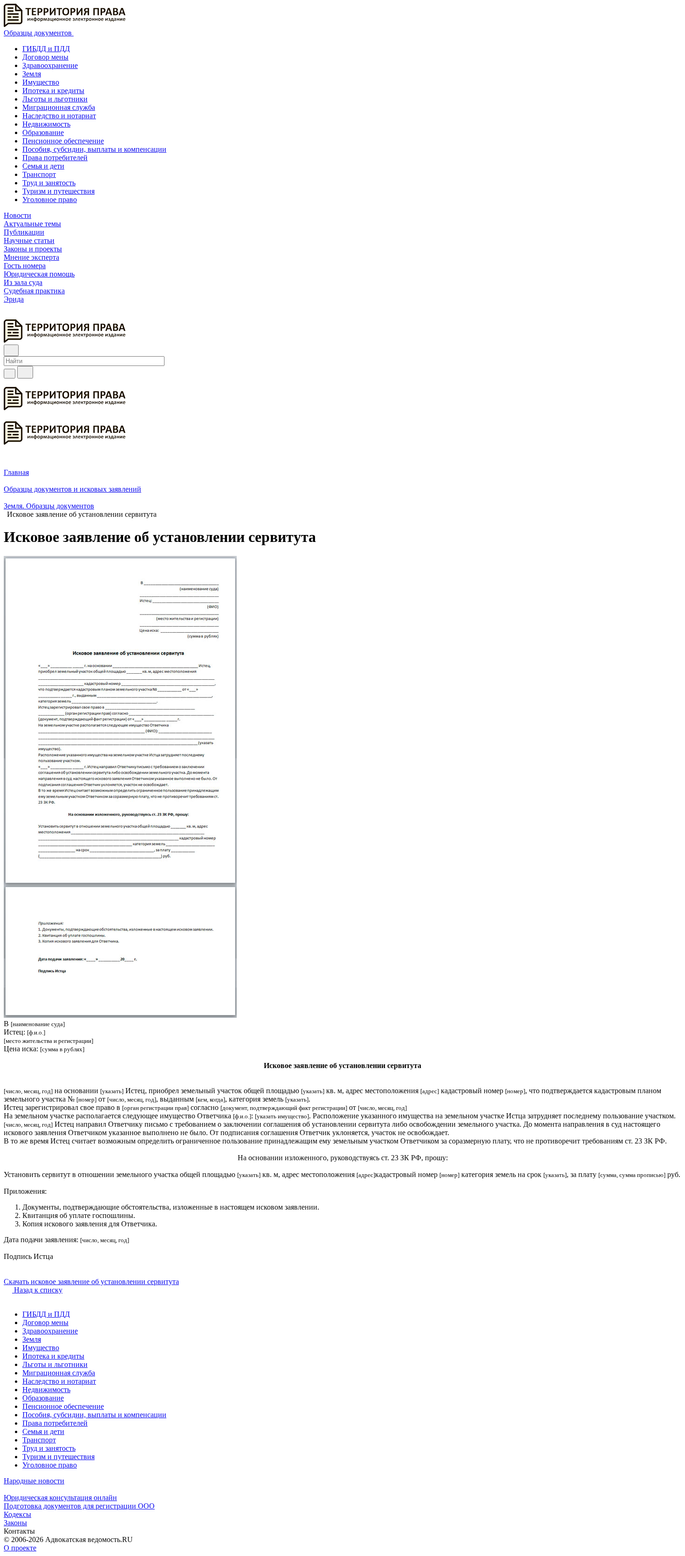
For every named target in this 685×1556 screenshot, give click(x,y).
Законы (15, 1523)
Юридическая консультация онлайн (60, 1498)
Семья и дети (43, 166)
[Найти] (25, 372)
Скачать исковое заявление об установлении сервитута (91, 1281)
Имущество (40, 82)
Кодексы (17, 1514)
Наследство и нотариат (59, 116)
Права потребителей (55, 158)
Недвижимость (46, 124)
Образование (43, 132)
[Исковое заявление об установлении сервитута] (120, 1015)
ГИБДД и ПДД (46, 49)
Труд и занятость (48, 183)
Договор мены (45, 57)
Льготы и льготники (55, 99)
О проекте (20, 1548)
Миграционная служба (58, 107)
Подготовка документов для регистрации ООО (79, 1506)
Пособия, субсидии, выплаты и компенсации (94, 149)
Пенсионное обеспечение (63, 141)
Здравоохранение (50, 65)
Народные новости (34, 1481)
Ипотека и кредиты (53, 91)
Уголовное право (49, 199)
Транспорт (39, 174)
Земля (31, 74)
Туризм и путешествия (58, 191)
